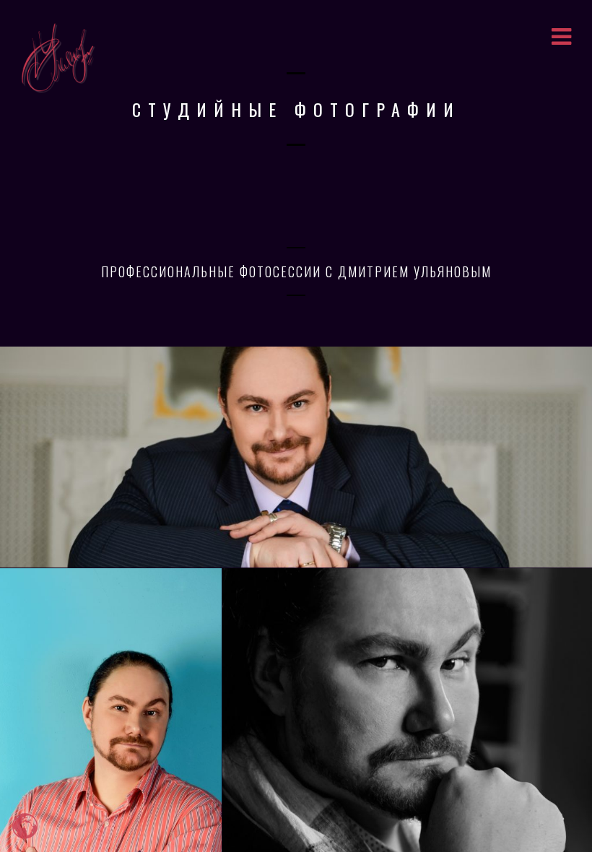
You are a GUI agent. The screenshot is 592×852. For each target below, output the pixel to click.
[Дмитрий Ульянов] (296, 457)
